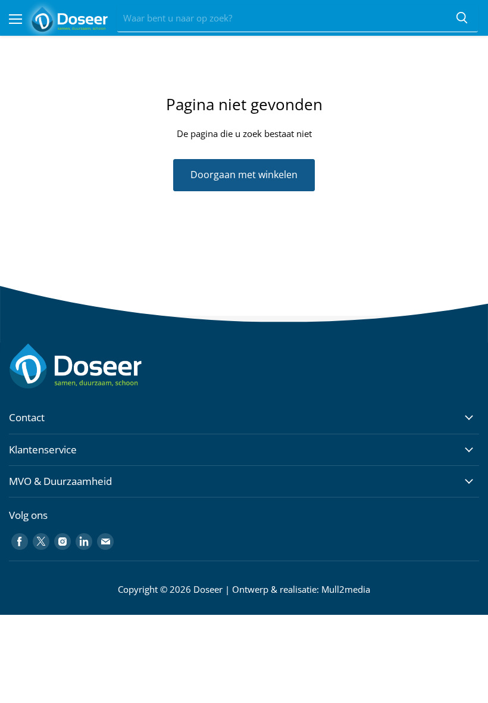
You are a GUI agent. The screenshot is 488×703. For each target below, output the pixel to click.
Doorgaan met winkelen (244, 174)
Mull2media (345, 589)
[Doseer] (98, 366)
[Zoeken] (462, 18)
